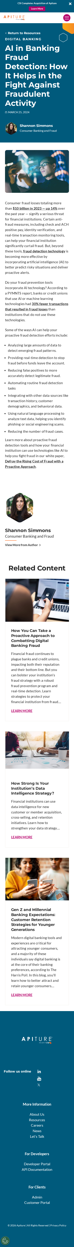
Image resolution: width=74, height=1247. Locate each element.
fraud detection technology (44, 251)
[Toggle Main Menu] (66, 17)
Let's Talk (37, 1136)
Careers (37, 1125)
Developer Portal (37, 1164)
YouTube (39, 1078)
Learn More (37, 8)
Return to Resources (24, 33)
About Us (37, 1114)
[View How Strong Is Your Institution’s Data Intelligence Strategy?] (37, 750)
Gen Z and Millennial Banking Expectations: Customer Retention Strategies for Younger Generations (33, 919)
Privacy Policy (58, 1225)
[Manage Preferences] (5, 1240)
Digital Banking (23, 39)
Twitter (39, 1085)
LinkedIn (39, 1072)
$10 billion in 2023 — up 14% (35, 208)
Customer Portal (37, 1202)
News (37, 1131)
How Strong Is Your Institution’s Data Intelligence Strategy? (32, 788)
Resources (37, 1120)
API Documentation (37, 1169)
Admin (37, 1197)
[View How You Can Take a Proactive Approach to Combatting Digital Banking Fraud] (37, 600)
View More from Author (21, 545)
